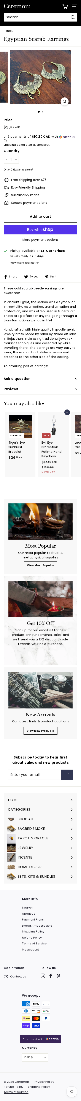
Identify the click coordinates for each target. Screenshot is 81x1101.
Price (8, 120)
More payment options (40, 239)
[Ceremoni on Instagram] (43, 976)
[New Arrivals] (40, 690)
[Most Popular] (40, 521)
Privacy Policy (44, 1082)
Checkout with (34, 1039)
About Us (28, 914)
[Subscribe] (67, 775)
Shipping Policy (33, 931)
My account (30, 949)
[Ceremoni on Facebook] (50, 976)
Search (27, 908)
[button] (40, 139)
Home (7, 31)
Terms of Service (34, 943)
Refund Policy (32, 938)
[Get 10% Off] (40, 599)
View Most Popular (40, 565)
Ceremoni (17, 6)
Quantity (12, 151)
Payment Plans (33, 919)
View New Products (40, 731)
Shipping (10, 145)
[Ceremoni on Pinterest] (58, 976)
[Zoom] (64, 101)
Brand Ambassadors (37, 926)
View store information (25, 262)
